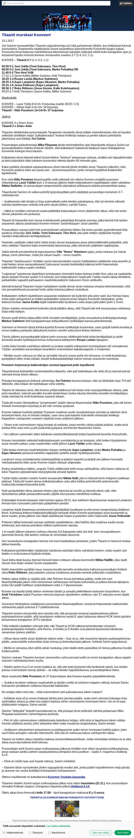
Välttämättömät (14, 832)
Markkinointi (58, 832)
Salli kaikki (123, 832)
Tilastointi (37, 832)
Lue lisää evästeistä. (58, 826)
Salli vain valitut (100, 832)
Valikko (127, 3)
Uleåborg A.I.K (80, 786)
